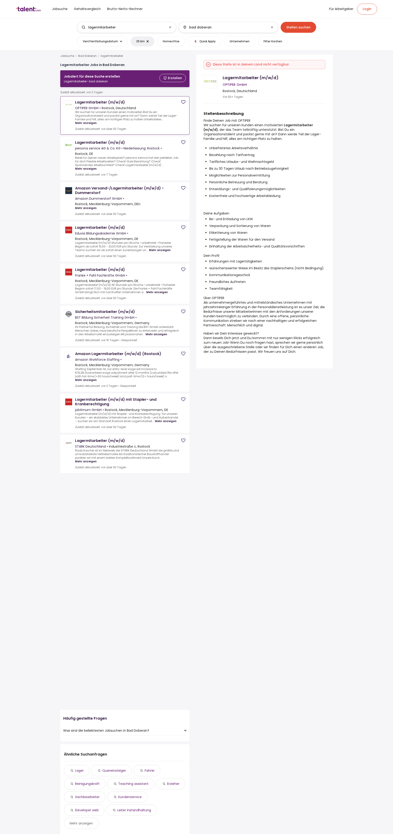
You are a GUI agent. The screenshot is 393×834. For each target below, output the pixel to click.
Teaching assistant (133, 783)
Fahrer (150, 770)
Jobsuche (67, 56)
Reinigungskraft (87, 783)
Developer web (87, 810)
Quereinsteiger (114, 770)
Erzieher (173, 783)
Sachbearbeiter (87, 797)
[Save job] (183, 102)
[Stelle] (123, 27)
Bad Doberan (87, 56)
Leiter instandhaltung (134, 810)
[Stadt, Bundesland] (224, 27)
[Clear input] (170, 27)
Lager (79, 770)
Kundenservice (130, 797)
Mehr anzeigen (86, 123)
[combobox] (126, 27)
